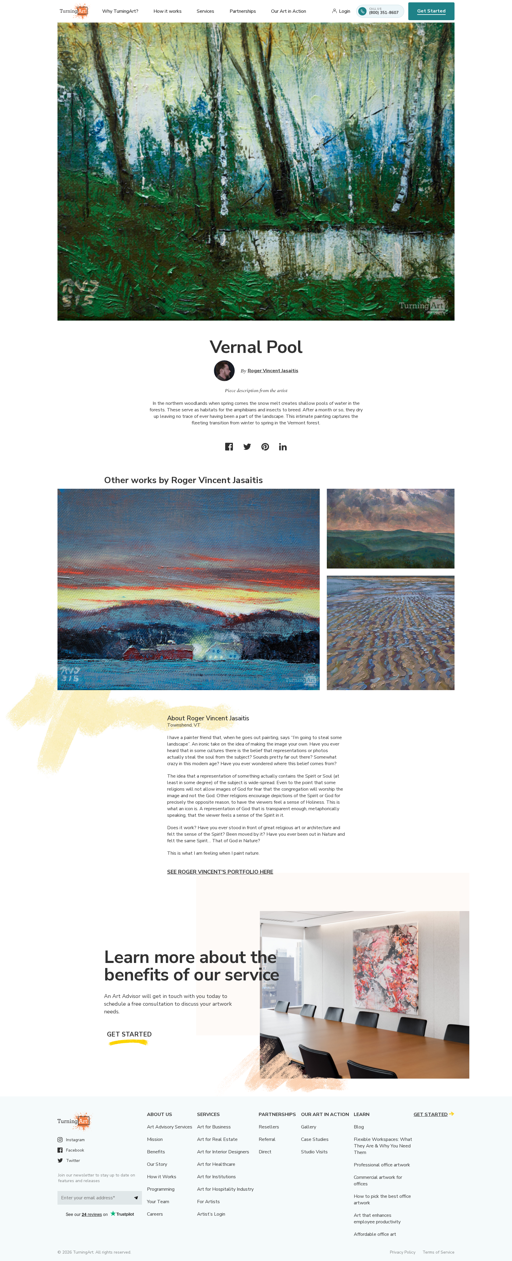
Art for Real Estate (217, 1139)
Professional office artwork (382, 1165)
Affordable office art (375, 1234)
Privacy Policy (402, 1252)
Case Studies (315, 1139)
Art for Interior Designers (223, 1152)
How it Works (161, 1177)
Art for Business (214, 1127)
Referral (267, 1139)
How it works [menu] (167, 11)
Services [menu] (205, 11)
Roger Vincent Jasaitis (273, 370)
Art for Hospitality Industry (225, 1189)
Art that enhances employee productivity (377, 1218)
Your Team (158, 1201)
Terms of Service (439, 1252)
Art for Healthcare (216, 1164)
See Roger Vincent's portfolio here (220, 871)
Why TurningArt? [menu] (120, 11)
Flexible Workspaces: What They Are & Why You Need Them (383, 1146)
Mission (155, 1139)
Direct (265, 1152)
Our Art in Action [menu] (288, 11)
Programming (161, 1189)
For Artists (208, 1201)
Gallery (308, 1127)
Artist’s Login (211, 1214)
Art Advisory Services (169, 1127)
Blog (359, 1127)
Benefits (156, 1152)
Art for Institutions (216, 1177)
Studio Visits (314, 1152)
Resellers (269, 1127)
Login (344, 11)
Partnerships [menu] (243, 11)
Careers (155, 1214)
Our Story (157, 1164)
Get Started (431, 11)
